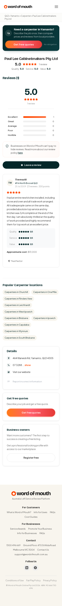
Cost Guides (31, 517)
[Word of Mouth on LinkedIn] (27, 568)
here (20, 152)
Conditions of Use (14, 580)
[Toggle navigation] (56, 6)
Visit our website (21, 371)
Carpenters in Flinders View (18, 298)
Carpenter (26, 16)
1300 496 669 (13, 545)
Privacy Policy (50, 580)
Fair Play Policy (33, 580)
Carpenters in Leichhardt (17, 305)
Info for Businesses (27, 533)
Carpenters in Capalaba (17, 324)
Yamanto (15, 16)
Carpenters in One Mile (45, 292)
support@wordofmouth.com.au (31, 554)
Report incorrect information (27, 381)
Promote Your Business (40, 528)
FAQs (52, 512)
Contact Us (43, 549)
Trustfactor (16, 261)
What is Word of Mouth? (19, 512)
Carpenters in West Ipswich (18, 311)
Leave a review (32, 164)
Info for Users (40, 512)
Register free (31, 457)
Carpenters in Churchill (16, 292)
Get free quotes (24, 44)
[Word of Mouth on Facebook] (35, 568)
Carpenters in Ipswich (44, 318)
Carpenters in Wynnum (16, 331)
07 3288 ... (22, 365)
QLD (7, 16)
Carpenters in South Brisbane (20, 337)
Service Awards (18, 528)
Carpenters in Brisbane (16, 318)
